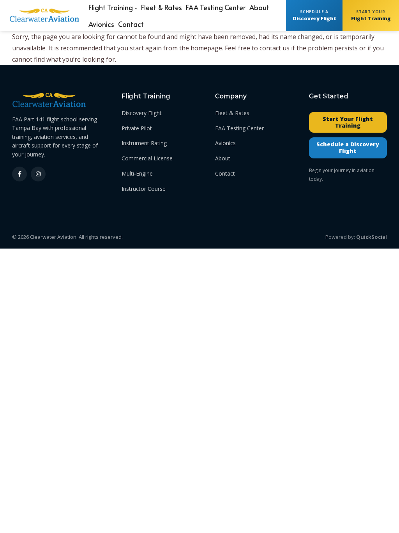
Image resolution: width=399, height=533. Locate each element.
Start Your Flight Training (348, 122)
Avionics (225, 143)
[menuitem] (101, 24)
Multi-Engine (137, 173)
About (222, 158)
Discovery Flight (142, 113)
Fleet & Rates (232, 113)
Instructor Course (144, 188)
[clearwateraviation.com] (44, 15)
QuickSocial (371, 236)
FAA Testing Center (239, 128)
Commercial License (147, 158)
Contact (225, 173)
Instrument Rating (144, 143)
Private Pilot (137, 128)
